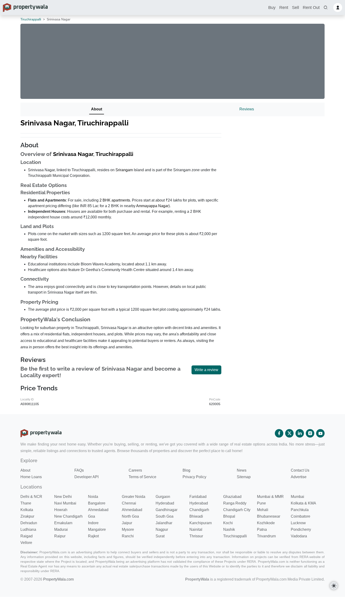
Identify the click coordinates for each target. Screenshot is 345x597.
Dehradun (28, 523)
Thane (25, 503)
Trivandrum (266, 536)
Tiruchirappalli (30, 19)
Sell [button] (295, 7)
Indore (93, 523)
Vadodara (299, 536)
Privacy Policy (194, 477)
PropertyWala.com (58, 579)
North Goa (130, 516)
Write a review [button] (206, 370)
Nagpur (162, 529)
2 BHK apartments (115, 200)
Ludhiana (28, 529)
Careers (135, 470)
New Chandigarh (68, 516)
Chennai (129, 503)
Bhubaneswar (268, 516)
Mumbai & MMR (270, 497)
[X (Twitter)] (289, 433)
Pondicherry (301, 529)
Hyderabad (165, 503)
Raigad (26, 536)
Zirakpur (27, 516)
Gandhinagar (166, 510)
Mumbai (297, 497)
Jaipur (127, 523)
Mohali (262, 510)
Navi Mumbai (65, 503)
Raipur (59, 536)
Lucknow (298, 523)
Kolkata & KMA (303, 503)
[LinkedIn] (299, 433)
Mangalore (97, 529)
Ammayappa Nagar (152, 206)
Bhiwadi (196, 516)
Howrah (60, 510)
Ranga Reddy (234, 503)
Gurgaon (163, 497)
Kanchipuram (200, 523)
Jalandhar (164, 523)
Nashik (229, 529)
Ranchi (128, 536)
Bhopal (229, 516)
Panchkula (300, 510)
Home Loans (31, 477)
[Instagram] (310, 433)
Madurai (61, 529)
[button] (326, 8)
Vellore (26, 543)
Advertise (299, 477)
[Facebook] (279, 433)
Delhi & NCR (31, 497)
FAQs (79, 470)
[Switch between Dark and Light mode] (334, 585)
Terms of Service (142, 477)
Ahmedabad (98, 510)
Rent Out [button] (311, 7)
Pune (261, 503)
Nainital (195, 529)
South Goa (164, 516)
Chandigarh (199, 510)
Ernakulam (63, 523)
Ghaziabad (232, 497)
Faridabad (198, 497)
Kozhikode (266, 523)
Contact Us (300, 470)
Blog (186, 470)
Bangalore (96, 503)
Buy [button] (272, 7)
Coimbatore (300, 516)
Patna (262, 529)
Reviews (246, 109)
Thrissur (196, 536)
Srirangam (124, 170)
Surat (160, 536)
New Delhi (63, 497)
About (96, 109)
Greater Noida (133, 497)
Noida (93, 497)
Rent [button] (283, 7)
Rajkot (93, 536)
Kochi (228, 523)
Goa (91, 516)
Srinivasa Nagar (73, 154)
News (241, 470)
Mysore (128, 529)
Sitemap (244, 477)
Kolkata (26, 510)
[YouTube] (320, 433)
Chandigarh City (236, 510)
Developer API (86, 477)
